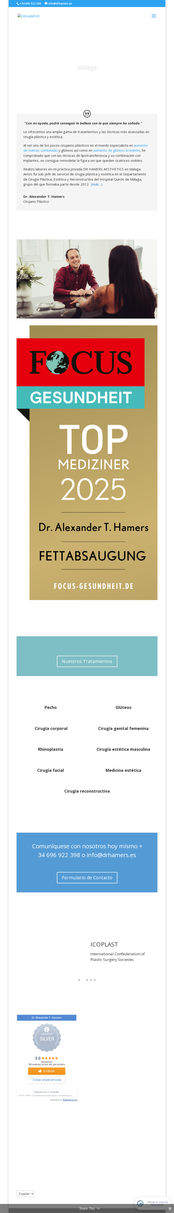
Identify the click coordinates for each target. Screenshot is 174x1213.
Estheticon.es (70, 1100)
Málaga (87, 67)
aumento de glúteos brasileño (116, 150)
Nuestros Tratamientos (87, 661)
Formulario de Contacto (87, 878)
